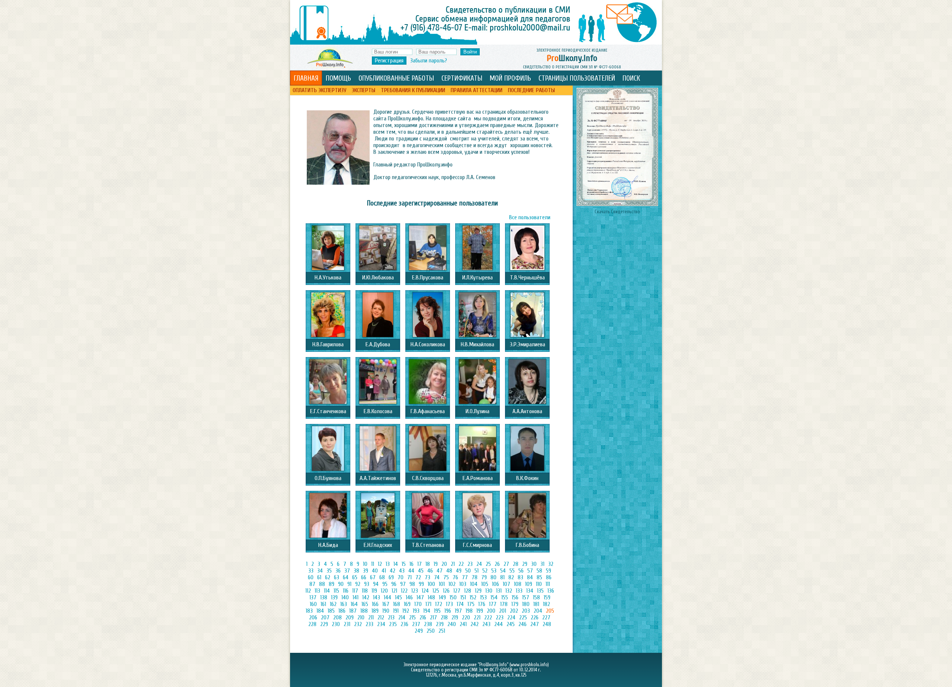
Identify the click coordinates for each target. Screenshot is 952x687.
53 (493, 570)
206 (313, 617)
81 (502, 577)
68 (382, 577)
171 (428, 604)
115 (336, 590)
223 (500, 617)
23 (470, 564)
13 (388, 564)
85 (539, 577)
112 (308, 590)
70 (400, 577)
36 (338, 570)
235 (393, 624)
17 (419, 564)
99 (421, 584)
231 (347, 624)
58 (539, 570)
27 (506, 564)
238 (428, 624)
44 (411, 570)
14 (395, 564)
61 (319, 577)
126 (446, 590)
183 (309, 610)
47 (440, 570)
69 (391, 577)
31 (542, 564)
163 (343, 604)
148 (431, 597)
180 (526, 604)
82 (511, 577)
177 (492, 604)
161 (323, 604)
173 (449, 604)
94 (376, 584)
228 (312, 624)
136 (550, 590)
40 (375, 570)
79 (484, 577)
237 (416, 624)
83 (520, 577)
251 (441, 631)
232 (358, 624)
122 (404, 590)
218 (444, 617)
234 (381, 624)
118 (365, 590)
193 (416, 610)
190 (385, 610)
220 (466, 617)
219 (454, 617)
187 (353, 610)
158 (536, 597)
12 (380, 564)
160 (313, 604)
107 (506, 584)
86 (548, 577)
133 (519, 590)
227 (546, 617)
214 (401, 617)
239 (440, 624)
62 (327, 577)
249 (419, 631)
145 (398, 597)
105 (484, 584)
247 (534, 624)
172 (438, 604)
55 (512, 570)
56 (521, 570)
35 (329, 570)
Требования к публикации (413, 90)
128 (467, 590)
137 (312, 597)
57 (530, 570)
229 (324, 624)
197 (458, 610)
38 (356, 570)
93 (366, 584)
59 (548, 570)
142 (365, 597)
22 (461, 564)
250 (431, 631)
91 (349, 584)
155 (504, 597)
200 (491, 610)
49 (458, 570)
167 (385, 604)
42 (392, 570)
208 (337, 617)
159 (547, 597)
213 (391, 617)
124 (425, 590)
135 (540, 590)
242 (474, 624)
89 (331, 584)
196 (447, 610)
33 (310, 570)
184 (320, 610)
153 (483, 597)
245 (510, 624)
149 (442, 597)
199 (479, 610)
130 (488, 590)
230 (336, 624)
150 (453, 597)
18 (427, 564)
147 (420, 597)
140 (345, 597)
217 (433, 617)
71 (409, 577)
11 (372, 564)
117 (355, 590)
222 (488, 617)
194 (426, 610)
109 (528, 584)
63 (336, 577)
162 (333, 604)
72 (418, 577)
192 (405, 610)
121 (394, 590)
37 (347, 570)
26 (497, 564)
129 (478, 590)
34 (320, 570)
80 (493, 577)
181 (536, 604)
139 (334, 597)
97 (403, 584)
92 (357, 584)
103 (462, 584)
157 (525, 597)
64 (345, 577)
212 (380, 617)
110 (539, 584)
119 (374, 590)
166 (375, 604)
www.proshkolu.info (529, 664)
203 (526, 610)
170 (418, 604)
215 (412, 617)
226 (534, 617)
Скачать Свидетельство (617, 211)
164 (354, 604)
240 (451, 624)
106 (495, 584)
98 (412, 584)
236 (404, 624)
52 (485, 570)
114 (327, 590)
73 (427, 577)
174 (460, 604)
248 (547, 624)
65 (354, 577)
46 (430, 570)
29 (524, 564)
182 (546, 604)
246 (522, 624)
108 (517, 584)
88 (322, 584)
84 (530, 577)
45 (421, 570)
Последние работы (531, 90)
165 (364, 604)
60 (310, 577)
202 (514, 610)
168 (396, 604)
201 (502, 610)
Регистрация (389, 60)
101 (442, 584)
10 (365, 564)
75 (446, 577)
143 (376, 597)
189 (375, 610)
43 (402, 570)
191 (396, 610)
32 (550, 564)
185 (331, 610)
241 (463, 624)
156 (515, 597)
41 (384, 570)
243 (486, 624)
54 (503, 570)
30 (534, 564)
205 (550, 610)
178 (504, 604)
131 (499, 590)
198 (469, 610)
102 (452, 584)
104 (473, 584)
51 (477, 570)
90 (341, 584)
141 (355, 597)
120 (384, 590)
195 (437, 610)
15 (404, 564)
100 (431, 584)
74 (437, 577)
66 (363, 577)
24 (479, 564)
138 (323, 597)
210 (360, 617)
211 (371, 617)
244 (498, 624)
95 (384, 584)
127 (456, 590)
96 (393, 584)
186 (341, 610)
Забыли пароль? (428, 60)
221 (477, 617)
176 (481, 604)
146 (409, 597)
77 (465, 577)
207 (325, 617)
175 (471, 604)
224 (511, 617)
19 (436, 564)
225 (523, 617)
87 (312, 584)
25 (488, 564)
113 (317, 590)
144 (387, 597)
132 (508, 590)
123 (414, 590)
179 (514, 604)
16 (411, 564)
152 (473, 597)
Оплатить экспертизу (319, 90)
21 (453, 564)
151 (463, 597)
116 (345, 590)
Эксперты (363, 90)
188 (364, 610)
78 (474, 577)
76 (455, 577)
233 (369, 624)
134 (529, 590)
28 (515, 564)
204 (538, 610)
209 (349, 617)
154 (494, 597)
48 (449, 570)
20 (444, 564)
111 (548, 584)
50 (468, 570)
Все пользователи (529, 217)
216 (422, 617)
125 (435, 590)
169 (407, 604)
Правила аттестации (476, 90)
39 (365, 570)
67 (373, 577)
